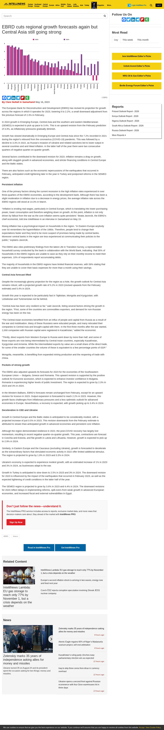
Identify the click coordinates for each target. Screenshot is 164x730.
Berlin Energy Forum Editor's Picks (137, 85)
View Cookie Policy (153, 727)
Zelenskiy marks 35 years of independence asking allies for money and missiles (23, 659)
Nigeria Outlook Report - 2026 (125, 121)
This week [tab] (127, 40)
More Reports (118, 135)
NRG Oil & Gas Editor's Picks (137, 76)
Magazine (100, 5)
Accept (142, 727)
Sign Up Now (16, 522)
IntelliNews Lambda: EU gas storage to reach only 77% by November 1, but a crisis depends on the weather (17, 597)
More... (109, 5)
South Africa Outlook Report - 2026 (128, 126)
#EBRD (6, 536)
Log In (159, 5)
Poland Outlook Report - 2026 (125, 111)
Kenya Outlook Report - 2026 (125, 116)
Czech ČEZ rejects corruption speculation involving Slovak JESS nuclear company (70, 591)
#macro (15, 536)
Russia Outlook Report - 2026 (125, 130)
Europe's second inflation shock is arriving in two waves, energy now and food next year (72, 581)
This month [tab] (143, 40)
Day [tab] (116, 40)
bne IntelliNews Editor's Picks (136, 56)
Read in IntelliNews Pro (39, 548)
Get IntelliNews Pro (70, 548)
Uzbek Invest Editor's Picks (137, 66)
